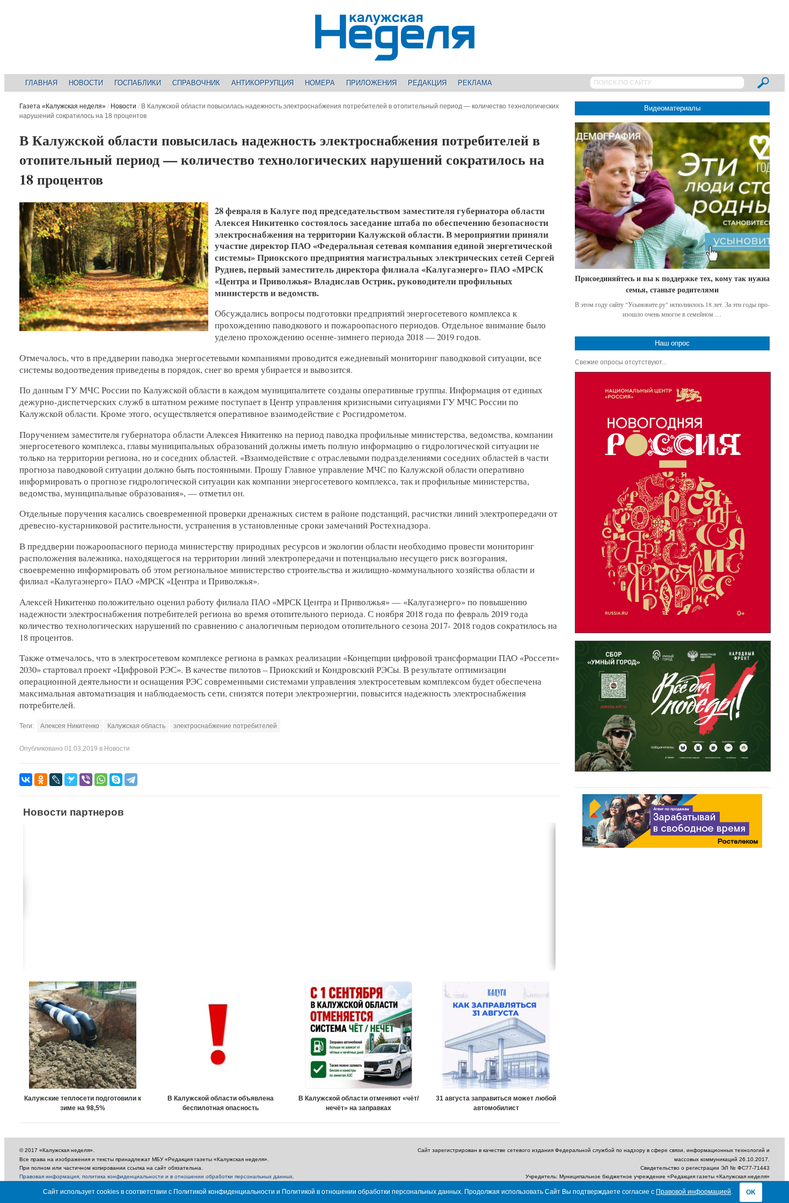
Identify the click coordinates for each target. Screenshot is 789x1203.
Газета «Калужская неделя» (62, 106)
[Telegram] (131, 779)
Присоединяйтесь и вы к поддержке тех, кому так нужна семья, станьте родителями (672, 284)
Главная (41, 83)
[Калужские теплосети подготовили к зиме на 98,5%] (83, 1035)
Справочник (196, 83)
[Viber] (85, 779)
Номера (320, 83)
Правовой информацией (693, 1191)
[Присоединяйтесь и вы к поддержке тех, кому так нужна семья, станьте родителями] (672, 195)
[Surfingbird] (70, 779)
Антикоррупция (262, 83)
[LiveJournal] (55, 779)
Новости (86, 83)
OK (751, 1192)
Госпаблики (137, 83)
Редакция (427, 83)
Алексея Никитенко (69, 726)
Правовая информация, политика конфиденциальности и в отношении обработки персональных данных (156, 1176)
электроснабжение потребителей (225, 726)
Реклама (475, 83)
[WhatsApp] (100, 779)
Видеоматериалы (672, 108)
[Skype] (115, 779)
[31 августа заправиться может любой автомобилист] (496, 1035)
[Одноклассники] (40, 779)
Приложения (371, 83)
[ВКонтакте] (25, 779)
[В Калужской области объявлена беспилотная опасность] (220, 1035)
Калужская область (136, 726)
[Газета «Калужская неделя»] (395, 54)
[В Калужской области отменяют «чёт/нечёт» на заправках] (358, 1035)
